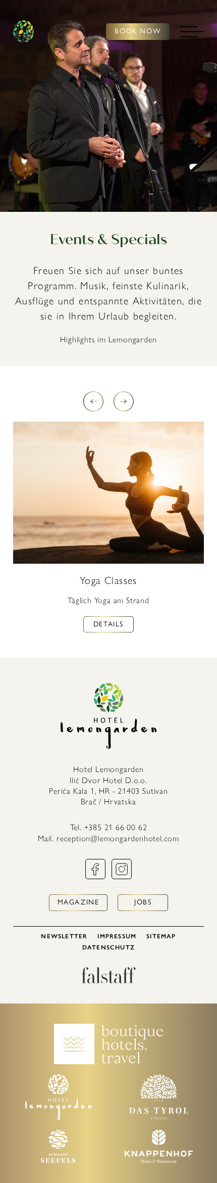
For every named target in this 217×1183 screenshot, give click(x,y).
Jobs (142, 902)
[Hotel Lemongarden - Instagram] (122, 876)
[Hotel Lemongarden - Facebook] (95, 876)
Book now (138, 31)
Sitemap (161, 936)
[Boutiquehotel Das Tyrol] (158, 1117)
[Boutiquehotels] (109, 1061)
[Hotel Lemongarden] (23, 31)
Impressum (116, 936)
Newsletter (64, 936)
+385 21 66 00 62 (115, 827)
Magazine (78, 902)
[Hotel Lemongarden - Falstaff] (108, 980)
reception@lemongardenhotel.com (118, 838)
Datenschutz (108, 947)
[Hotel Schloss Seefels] (58, 1160)
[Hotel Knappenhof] (159, 1160)
